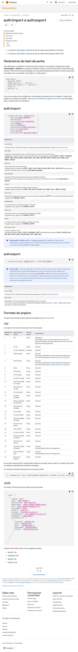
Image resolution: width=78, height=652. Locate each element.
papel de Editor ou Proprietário (60, 357)
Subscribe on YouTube (34, 607)
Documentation (9, 8)
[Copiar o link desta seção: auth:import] (22, 109)
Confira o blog (31, 598)
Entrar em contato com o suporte (63, 596)
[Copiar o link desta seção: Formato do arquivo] (33, 313)
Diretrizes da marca (59, 608)
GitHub (4, 608)
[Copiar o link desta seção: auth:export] (22, 254)
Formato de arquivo (62, 147)
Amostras (5, 602)
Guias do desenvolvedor (9, 596)
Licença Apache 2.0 (53, 580)
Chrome (4, 626)
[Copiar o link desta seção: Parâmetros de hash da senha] (46, 61)
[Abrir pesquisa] (47, 2)
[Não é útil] (72, 15)
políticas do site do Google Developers (20, 582)
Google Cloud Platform (9, 632)
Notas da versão (57, 605)
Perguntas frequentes (59, 611)
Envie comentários (66, 20)
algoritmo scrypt (37, 240)
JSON (52, 318)
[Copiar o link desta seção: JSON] (12, 483)
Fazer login (72, 2)
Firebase (6, 15)
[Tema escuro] (69, 77)
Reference (26, 15)
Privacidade (18, 643)
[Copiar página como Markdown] (12, 25)
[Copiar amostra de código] (72, 77)
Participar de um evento (34, 610)
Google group (57, 602)
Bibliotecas (5, 605)
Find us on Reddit (32, 601)
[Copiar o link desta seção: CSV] (10, 324)
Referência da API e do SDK (10, 599)
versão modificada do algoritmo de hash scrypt (48, 99)
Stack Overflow (57, 599)
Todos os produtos (7, 635)
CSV (45, 318)
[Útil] (69, 15)
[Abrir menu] (3, 2)
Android (4, 623)
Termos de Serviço (7, 643)
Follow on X (30, 604)
